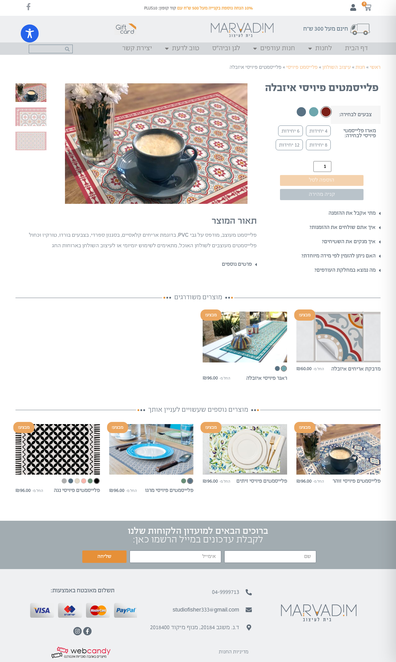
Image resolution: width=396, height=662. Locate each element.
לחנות (323, 48)
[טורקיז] (313, 111)
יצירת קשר (137, 48)
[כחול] (301, 111)
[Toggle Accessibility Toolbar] (29, 33)
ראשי (375, 67)
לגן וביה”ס (226, 48)
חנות (360, 67)
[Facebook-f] (87, 631)
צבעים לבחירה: (355, 114)
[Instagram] (77, 631)
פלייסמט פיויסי (302, 67)
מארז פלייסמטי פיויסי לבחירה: (359, 133)
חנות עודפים (277, 48)
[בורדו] (326, 111)
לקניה (338, 357)
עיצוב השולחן (336, 67)
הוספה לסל (321, 180)
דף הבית (356, 48)
